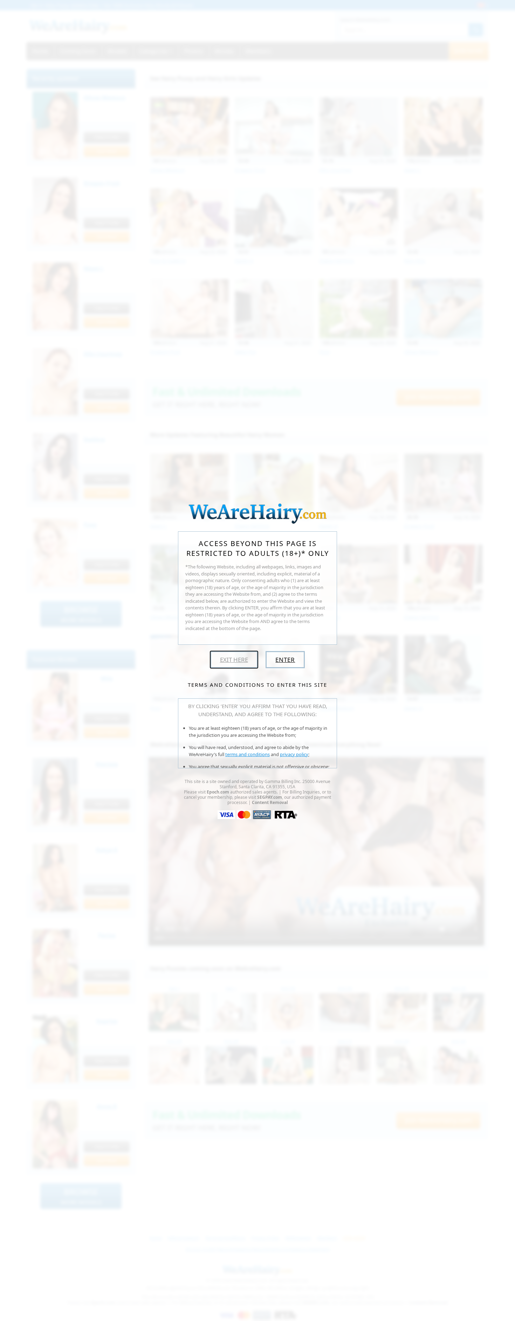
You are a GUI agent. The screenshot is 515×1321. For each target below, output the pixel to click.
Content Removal (270, 802)
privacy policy (294, 754)
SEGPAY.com (269, 797)
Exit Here (234, 660)
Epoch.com (218, 792)
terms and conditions (247, 754)
